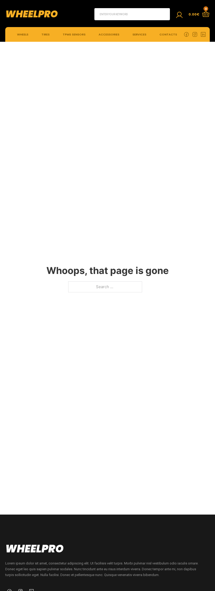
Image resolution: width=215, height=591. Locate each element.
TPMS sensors (74, 34)
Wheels (22, 34)
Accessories (109, 34)
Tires (45, 34)
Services (139, 34)
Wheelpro (31, 14)
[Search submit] (164, 14)
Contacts (168, 34)
